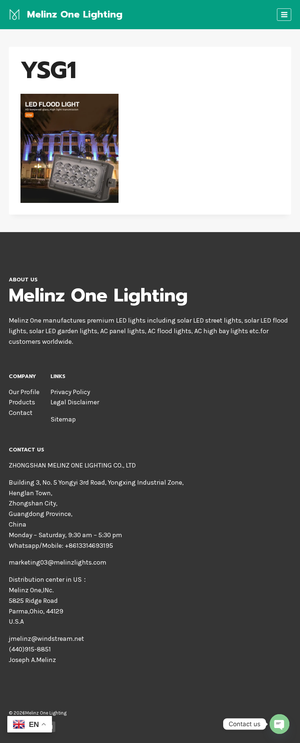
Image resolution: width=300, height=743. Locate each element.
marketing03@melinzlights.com (57, 562)
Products (22, 402)
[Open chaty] (279, 724)
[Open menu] (284, 14)
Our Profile (24, 392)
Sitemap (63, 419)
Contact (21, 413)
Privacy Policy (70, 392)
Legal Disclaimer (74, 402)
